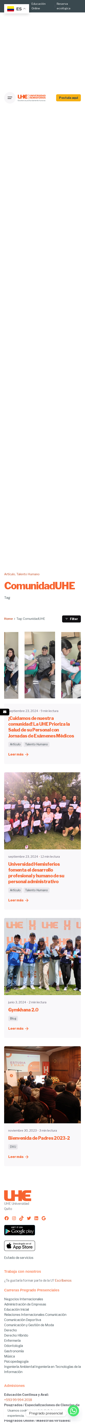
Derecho (10, 1330)
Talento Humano (28, 574)
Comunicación (55, 1315)
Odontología (13, 1346)
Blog (13, 1018)
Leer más (16, 754)
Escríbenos (63, 1280)
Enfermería (12, 1341)
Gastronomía (14, 1351)
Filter (74, 619)
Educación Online (39, 6)
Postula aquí (68, 98)
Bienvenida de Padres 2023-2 (39, 1138)
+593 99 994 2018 (18, 1400)
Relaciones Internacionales (24, 1315)
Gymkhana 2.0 (23, 1009)
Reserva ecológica (63, 6)
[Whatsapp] (73, 1413)
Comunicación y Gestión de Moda (29, 1325)
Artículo (9, 574)
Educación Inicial (16, 1309)
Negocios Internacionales (23, 1299)
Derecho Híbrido (16, 1335)
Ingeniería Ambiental (19, 1367)
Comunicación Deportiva (22, 1320)
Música (9, 1356)
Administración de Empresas (25, 1304)
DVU (13, 1147)
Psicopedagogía (16, 1361)
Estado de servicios (18, 1258)
